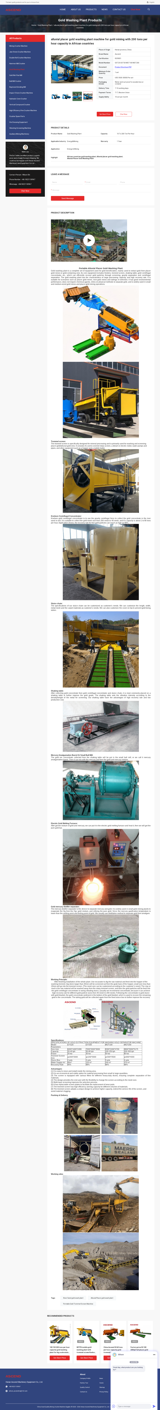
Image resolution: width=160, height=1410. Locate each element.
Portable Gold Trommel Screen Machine (78, 1304)
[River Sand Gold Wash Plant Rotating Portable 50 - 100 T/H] (89, 240)
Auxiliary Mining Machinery (19, 134)
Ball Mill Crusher (15, 81)
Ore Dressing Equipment (18, 122)
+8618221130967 (24, 184)
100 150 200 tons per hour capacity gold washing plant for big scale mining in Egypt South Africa (60, 1350)
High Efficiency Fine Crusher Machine (23, 110)
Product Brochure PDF (123, 67)
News (101, 1378)
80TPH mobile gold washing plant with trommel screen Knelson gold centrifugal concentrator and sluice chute (86, 1350)
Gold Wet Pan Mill (15, 75)
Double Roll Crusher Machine (20, 58)
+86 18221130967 (28, 179)
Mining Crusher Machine (18, 46)
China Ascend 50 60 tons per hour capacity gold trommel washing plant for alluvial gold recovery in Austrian (113, 1350)
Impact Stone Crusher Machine (21, 93)
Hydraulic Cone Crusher (18, 99)
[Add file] (113, 1406)
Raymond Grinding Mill (17, 87)
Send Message (67, 198)
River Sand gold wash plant (73, 1298)
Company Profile (85, 1378)
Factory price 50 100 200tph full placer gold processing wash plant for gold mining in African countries (140, 1350)
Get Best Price (105, 114)
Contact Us (83, 1392)
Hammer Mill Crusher (17, 64)
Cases (101, 1383)
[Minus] (154, 1354)
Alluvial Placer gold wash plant (102, 1298)
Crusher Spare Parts (17, 116)
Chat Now (25, 191)
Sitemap (102, 1387)
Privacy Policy (103, 1392)
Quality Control (85, 1387)
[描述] (148, 9)
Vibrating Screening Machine (20, 128)
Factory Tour (84, 1383)
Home (34, 25)
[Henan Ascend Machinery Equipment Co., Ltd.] (13, 10)
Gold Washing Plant (45, 25)
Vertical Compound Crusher (19, 105)
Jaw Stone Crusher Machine (20, 52)
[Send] (154, 1406)
